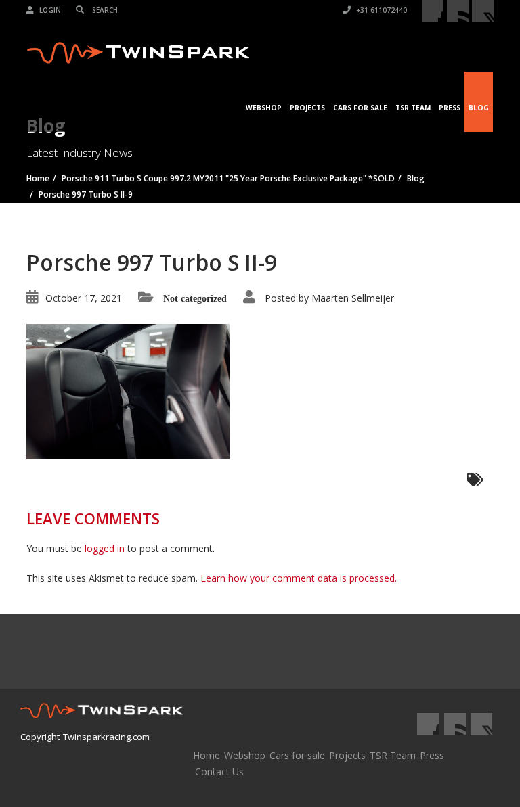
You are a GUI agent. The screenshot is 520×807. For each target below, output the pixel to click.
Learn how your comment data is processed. (298, 578)
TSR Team (413, 107)
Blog (479, 107)
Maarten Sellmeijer (352, 298)
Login (49, 10)
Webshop (264, 107)
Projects (307, 107)
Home (206, 755)
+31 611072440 (380, 10)
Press (449, 107)
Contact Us (219, 771)
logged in (105, 548)
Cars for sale (297, 755)
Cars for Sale (360, 107)
